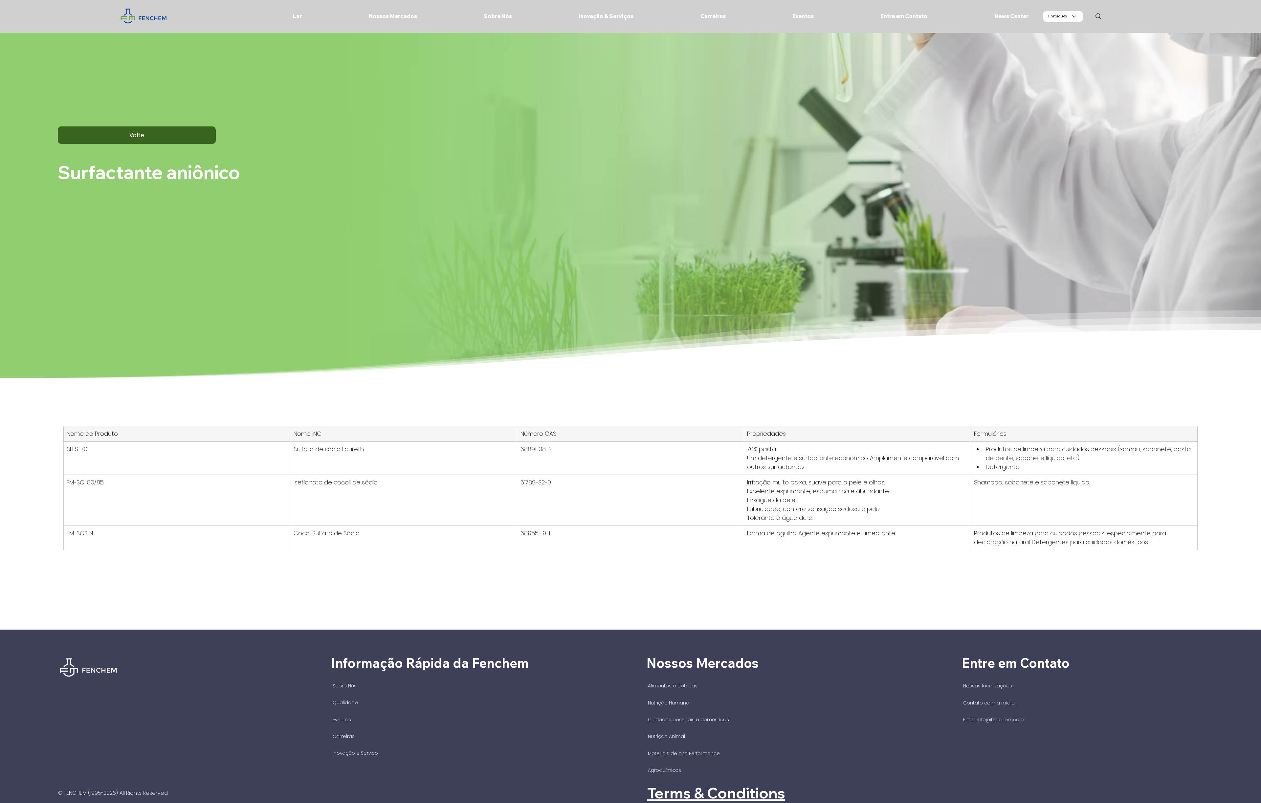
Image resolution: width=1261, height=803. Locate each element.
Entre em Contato (1016, 663)
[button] (364, 16)
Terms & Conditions (716, 793)
